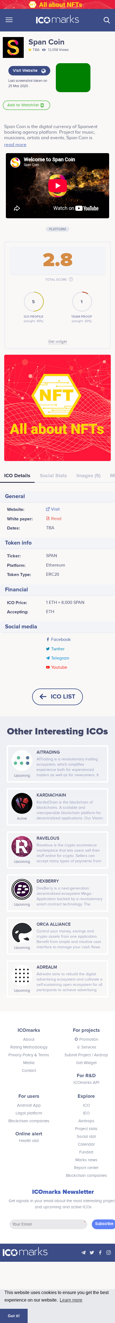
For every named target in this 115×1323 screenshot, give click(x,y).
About (28, 1039)
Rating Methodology (28, 1047)
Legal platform (29, 1113)
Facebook (61, 639)
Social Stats (53, 475)
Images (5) (88, 475)
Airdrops (86, 1121)
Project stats (86, 1128)
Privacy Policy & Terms (28, 1055)
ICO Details (17, 475)
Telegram (60, 658)
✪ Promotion (86, 1039)
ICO (86, 1105)
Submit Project (77, 1055)
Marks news (86, 1160)
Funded (86, 1152)
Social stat (86, 1136)
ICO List (63, 696)
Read (56, 518)
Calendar (86, 1144)
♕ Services (86, 1047)
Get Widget (86, 1062)
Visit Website (26, 70)
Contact (29, 1070)
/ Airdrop (99, 1055)
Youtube (59, 667)
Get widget (57, 341)
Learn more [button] (71, 1300)
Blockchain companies (28, 1121)
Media (29, 1062)
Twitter (57, 649)
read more (15, 145)
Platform (57, 229)
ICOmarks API (86, 1082)
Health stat (29, 1140)
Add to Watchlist (23, 105)
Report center (86, 1167)
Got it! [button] (14, 1316)
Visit (55, 509)
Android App (29, 1105)
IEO (86, 1113)
